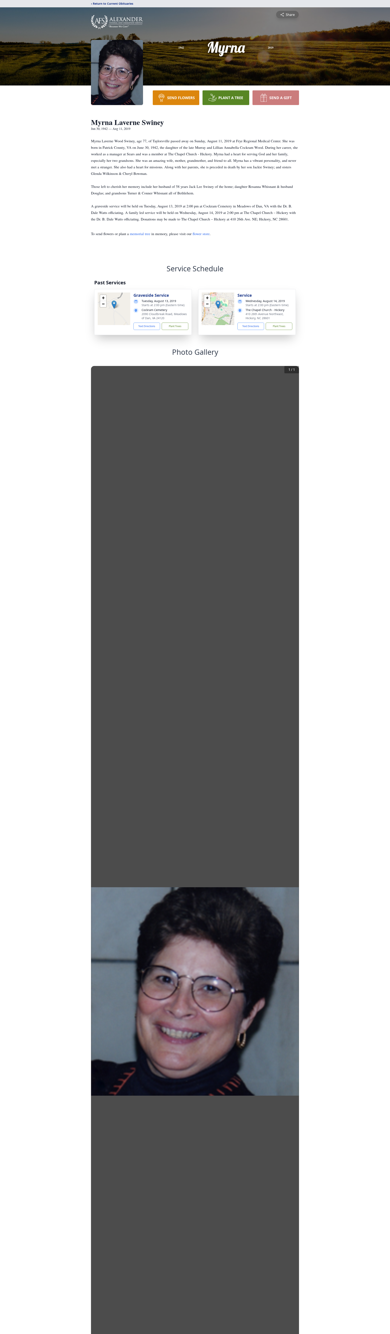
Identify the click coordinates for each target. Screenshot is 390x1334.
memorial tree (140, 233)
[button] (114, 304)
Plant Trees (175, 326)
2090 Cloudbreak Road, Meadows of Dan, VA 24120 (164, 316)
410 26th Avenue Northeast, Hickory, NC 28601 (265, 316)
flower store (201, 233)
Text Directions (146, 326)
